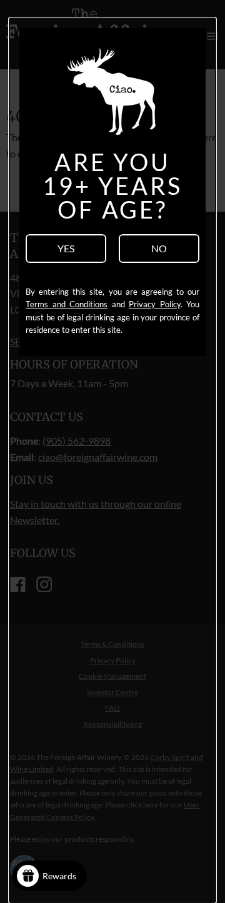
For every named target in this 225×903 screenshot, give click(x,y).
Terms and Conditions (67, 304)
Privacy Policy (155, 304)
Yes (66, 248)
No (159, 248)
